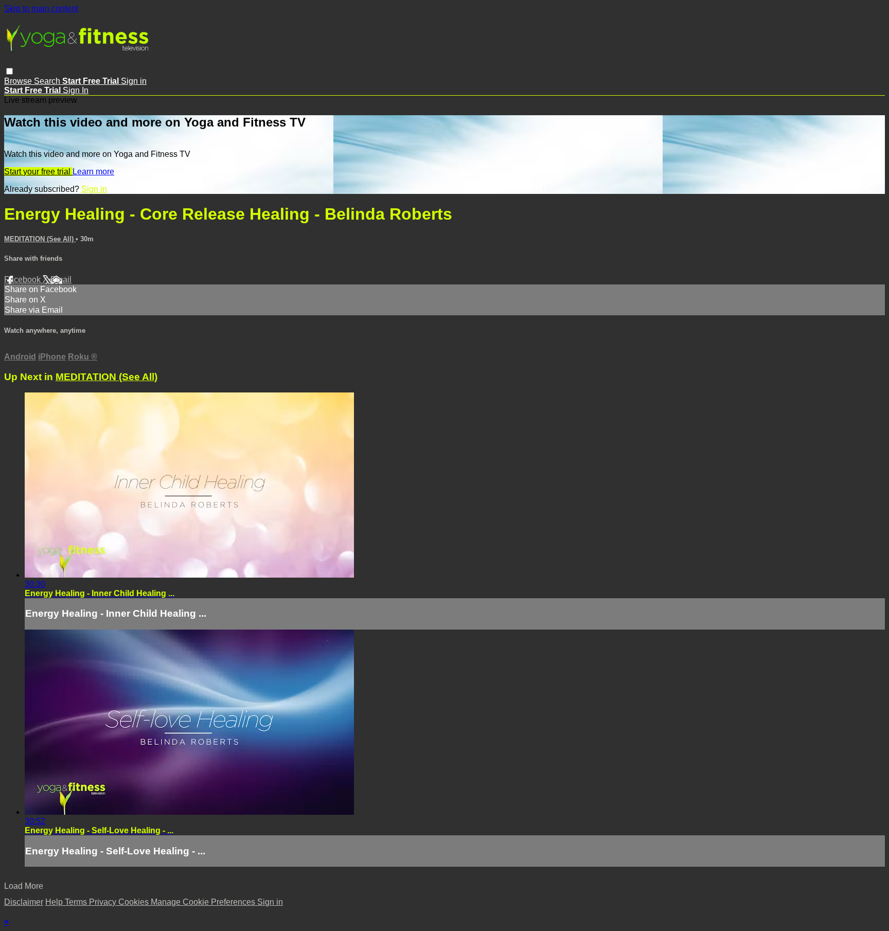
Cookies (134, 902)
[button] (9, 71)
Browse (19, 81)
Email (61, 279)
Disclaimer (23, 902)
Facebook (23, 279)
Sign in (134, 81)
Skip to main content (41, 8)
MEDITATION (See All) (40, 239)
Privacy (103, 902)
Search (48, 81)
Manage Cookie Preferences (204, 902)
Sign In (75, 90)
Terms (77, 902)
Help (55, 902)
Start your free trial (38, 171)
